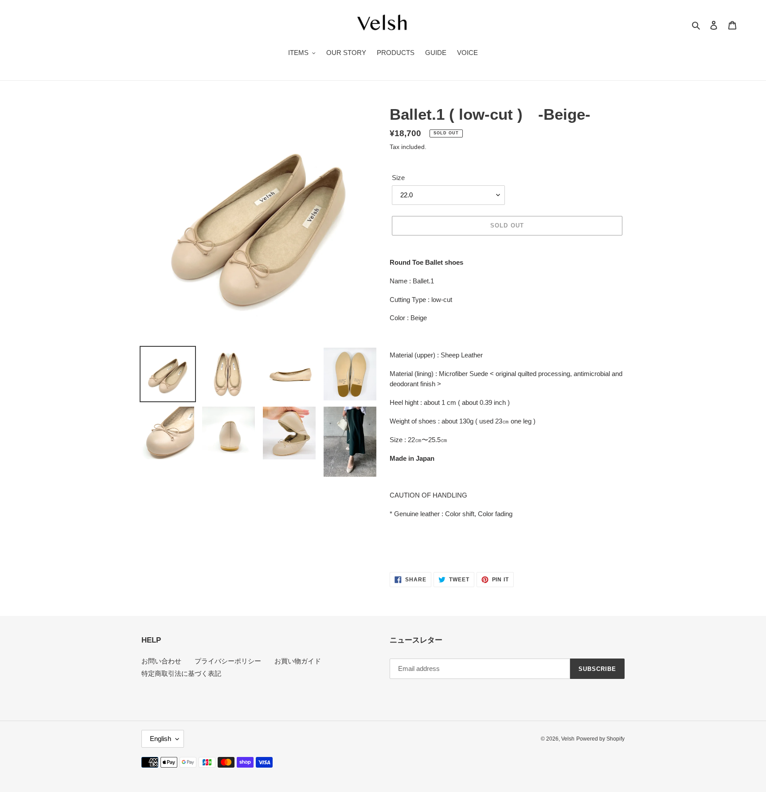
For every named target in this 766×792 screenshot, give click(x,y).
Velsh (567, 739)
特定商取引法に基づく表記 (181, 673)
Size (398, 177)
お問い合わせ (161, 661)
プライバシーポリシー (228, 661)
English (160, 738)
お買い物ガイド (297, 661)
